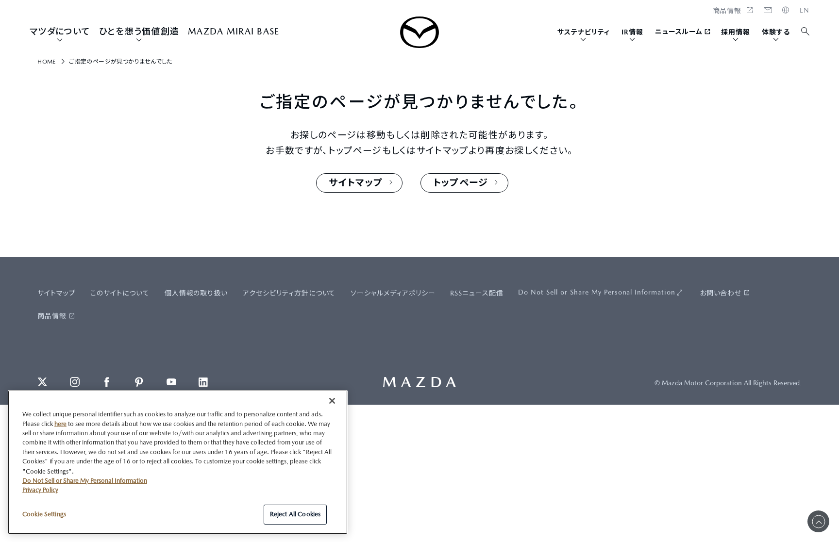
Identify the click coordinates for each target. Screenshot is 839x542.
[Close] (332, 400)
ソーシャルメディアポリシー (393, 293)
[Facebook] (107, 382)
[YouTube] (171, 382)
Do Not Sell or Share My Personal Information (596, 292)
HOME (804, 10)
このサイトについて (120, 293)
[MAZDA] (419, 32)
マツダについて (60, 31)
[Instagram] (75, 382)
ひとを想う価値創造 (139, 31)
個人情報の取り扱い (196, 293)
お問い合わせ (721, 293)
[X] (42, 382)
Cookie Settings (44, 513)
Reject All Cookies (295, 514)
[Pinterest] (139, 382)
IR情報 (632, 32)
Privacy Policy (40, 489)
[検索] (805, 32)
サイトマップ (56, 293)
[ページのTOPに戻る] (818, 521)
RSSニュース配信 (476, 293)
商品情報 (52, 316)
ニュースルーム (679, 31)
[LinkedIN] (203, 382)
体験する (776, 32)
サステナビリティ (583, 32)
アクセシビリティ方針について (289, 293)
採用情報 (735, 32)
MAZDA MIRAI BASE (233, 31)
